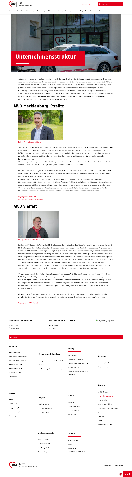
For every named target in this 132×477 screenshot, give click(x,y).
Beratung (12, 404)
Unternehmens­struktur (105, 396)
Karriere (102, 11)
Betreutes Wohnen (15, 364)
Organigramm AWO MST (27, 197)
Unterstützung (14, 412)
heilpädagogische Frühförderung (50, 369)
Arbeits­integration (44, 452)
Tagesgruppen (72, 414)
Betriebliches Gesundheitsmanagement (76, 450)
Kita (10, 400)
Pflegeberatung (14, 376)
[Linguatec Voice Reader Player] (120, 474)
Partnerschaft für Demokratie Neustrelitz (78, 373)
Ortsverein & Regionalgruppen (108, 408)
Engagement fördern (105, 424)
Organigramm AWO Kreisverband (30, 199)
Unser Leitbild (102, 400)
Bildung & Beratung (64, 11)
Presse (100, 412)
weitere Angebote (81, 11)
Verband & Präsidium (105, 404)
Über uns (93, 11)
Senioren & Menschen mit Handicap (21, 11)
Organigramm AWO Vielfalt (28, 303)
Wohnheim (43, 365)
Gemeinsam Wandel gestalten (78, 363)
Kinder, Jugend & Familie (45, 11)
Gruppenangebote (15, 408)
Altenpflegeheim (14, 352)
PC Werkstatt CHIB (15, 372)
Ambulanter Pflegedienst (17, 356)
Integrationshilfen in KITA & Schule (51, 361)
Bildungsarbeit (73, 355)
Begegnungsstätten (15, 368)
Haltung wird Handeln (75, 359)
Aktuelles (101, 416)
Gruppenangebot (45, 408)
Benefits (70, 444)
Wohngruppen (44, 404)
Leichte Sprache (103, 392)
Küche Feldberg (43, 440)
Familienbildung (73, 367)
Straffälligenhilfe (43, 448)
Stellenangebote (73, 440)
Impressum (107, 465)
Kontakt (100, 420)
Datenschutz (119, 465)
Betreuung (12, 416)
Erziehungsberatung (104, 363)
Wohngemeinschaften (16, 360)
